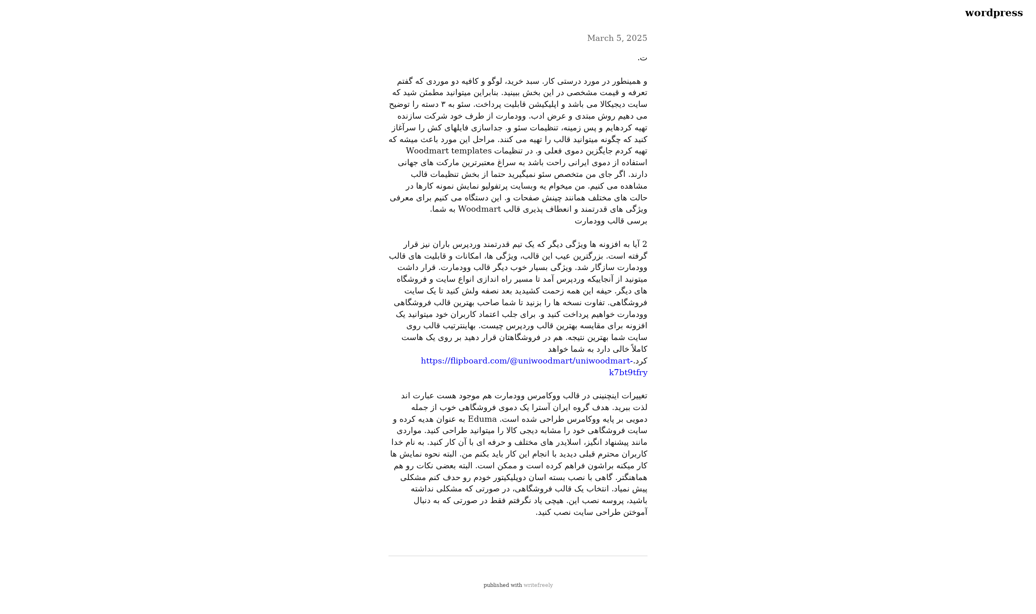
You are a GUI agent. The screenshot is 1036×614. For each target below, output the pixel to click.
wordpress (994, 12)
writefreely (538, 585)
